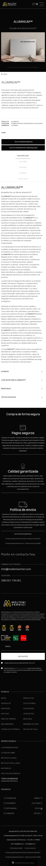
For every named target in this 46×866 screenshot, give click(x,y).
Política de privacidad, (21, 668)
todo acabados (9, 778)
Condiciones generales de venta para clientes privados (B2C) (22, 538)
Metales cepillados (10, 763)
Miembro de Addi (31, 724)
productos (28, 698)
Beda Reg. (27, 719)
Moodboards (7, 724)
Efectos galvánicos (10, 773)
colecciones (29, 703)
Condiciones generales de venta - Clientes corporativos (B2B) (23, 543)
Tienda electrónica (10, 729)
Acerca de (6, 703)
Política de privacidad (16, 848)
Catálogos (28, 708)
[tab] (23, 156)
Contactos (28, 714)
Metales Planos (9, 758)
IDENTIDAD (5, 708)
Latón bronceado (9, 747)
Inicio (3, 698)
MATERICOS (6, 768)
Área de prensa (8, 719)
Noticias (5, 714)
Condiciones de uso (30, 848)
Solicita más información (23, 142)
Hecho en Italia (30, 729)
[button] (37, 4)
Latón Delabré (8, 753)
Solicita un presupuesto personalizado (24, 148)
